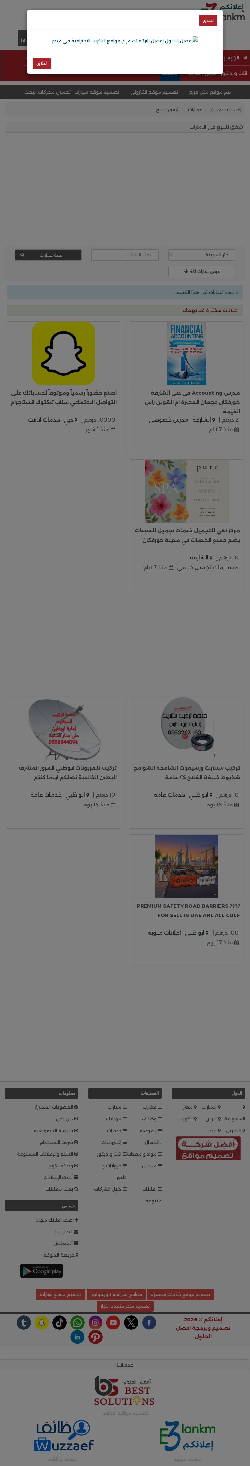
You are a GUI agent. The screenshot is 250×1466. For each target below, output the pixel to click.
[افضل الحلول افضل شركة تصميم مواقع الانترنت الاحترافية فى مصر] (125, 40)
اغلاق (208, 20)
